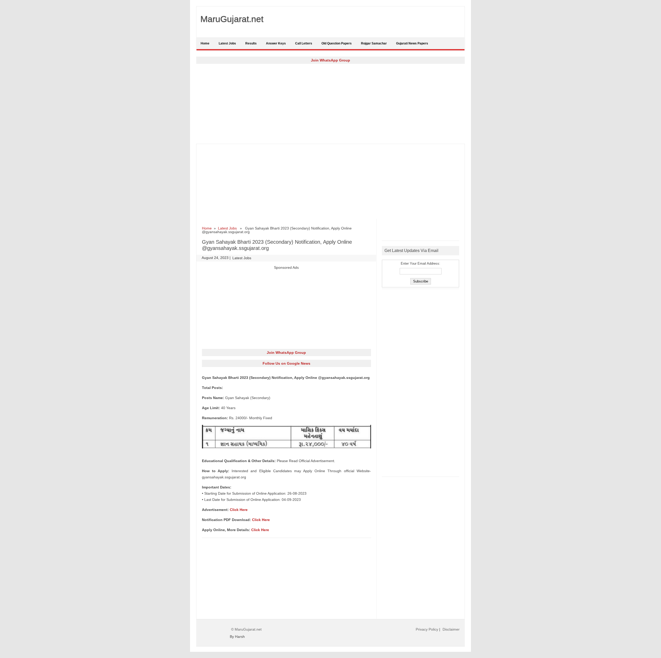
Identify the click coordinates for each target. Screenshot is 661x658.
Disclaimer (451, 629)
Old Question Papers (336, 43)
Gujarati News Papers (412, 43)
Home (205, 43)
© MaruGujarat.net (246, 629)
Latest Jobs (227, 43)
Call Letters (303, 43)
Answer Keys (276, 43)
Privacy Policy (427, 629)
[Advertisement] (330, 103)
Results (251, 43)
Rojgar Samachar (374, 43)
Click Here (239, 510)
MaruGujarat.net (231, 19)
